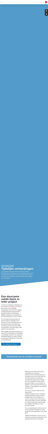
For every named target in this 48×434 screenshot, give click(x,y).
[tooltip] (46, 10)
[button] (46, 2)
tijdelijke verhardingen (15, 306)
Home (3, 265)
